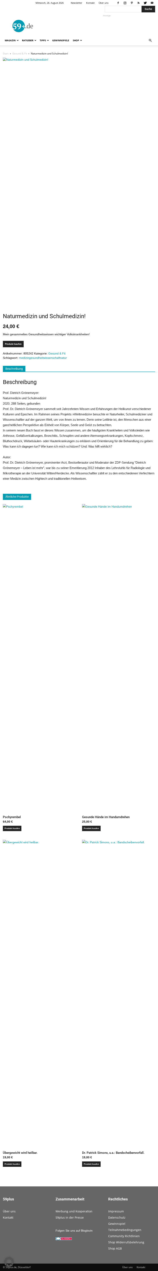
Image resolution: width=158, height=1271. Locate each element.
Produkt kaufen (13, 344)
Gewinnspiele (60, 40)
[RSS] (138, 3)
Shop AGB (115, 1248)
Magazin (10, 40)
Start (5, 53)
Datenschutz (116, 1217)
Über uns (103, 2)
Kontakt (90, 2)
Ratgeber (27, 40)
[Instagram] (125, 3)
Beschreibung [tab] (14, 368)
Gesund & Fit (19, 53)
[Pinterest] (132, 3)
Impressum (116, 1211)
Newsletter (76, 2)
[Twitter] (145, 3)
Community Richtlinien (124, 1236)
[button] (150, 41)
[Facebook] (118, 3)
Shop (76, 40)
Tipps (43, 40)
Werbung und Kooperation (74, 1211)
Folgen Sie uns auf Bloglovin (74, 1230)
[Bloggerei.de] (64, 1239)
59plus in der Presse (70, 1217)
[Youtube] (152, 3)
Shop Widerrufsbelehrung (126, 1242)
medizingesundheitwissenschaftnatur (43, 357)
